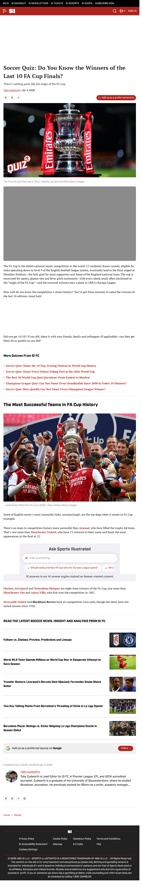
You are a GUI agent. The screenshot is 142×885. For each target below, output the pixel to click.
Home (6, 815)
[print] (24, 798)
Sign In (132, 11)
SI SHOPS (87, 3)
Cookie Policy (60, 839)
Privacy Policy (26, 839)
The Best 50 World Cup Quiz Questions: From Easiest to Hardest (48, 377)
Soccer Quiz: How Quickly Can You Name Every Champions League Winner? (56, 389)
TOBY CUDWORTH (30, 772)
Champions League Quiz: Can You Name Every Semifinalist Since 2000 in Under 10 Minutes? (66, 383)
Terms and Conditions (108, 839)
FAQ (99, 844)
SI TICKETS (57, 3)
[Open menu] (5, 11)
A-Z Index (78, 844)
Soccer (18, 815)
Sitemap (57, 844)
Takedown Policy (82, 839)
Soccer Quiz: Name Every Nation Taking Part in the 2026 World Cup (50, 371)
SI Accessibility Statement (33, 844)
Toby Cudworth (11, 90)
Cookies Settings (28, 849)
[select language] (122, 11)
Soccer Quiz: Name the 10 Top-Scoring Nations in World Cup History (51, 366)
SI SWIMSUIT (18, 3)
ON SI (6, 3)
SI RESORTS (72, 3)
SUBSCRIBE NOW (104, 3)
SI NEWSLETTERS (38, 3)
